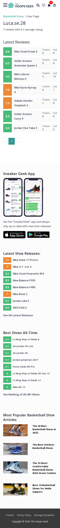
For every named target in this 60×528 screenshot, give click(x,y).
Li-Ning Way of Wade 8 (26, 339)
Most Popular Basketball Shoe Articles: (29, 417)
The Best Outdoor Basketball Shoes (43, 446)
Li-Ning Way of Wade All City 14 (31, 373)
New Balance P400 (24, 287)
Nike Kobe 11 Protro (25, 260)
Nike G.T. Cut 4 (22, 267)
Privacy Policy (24, 515)
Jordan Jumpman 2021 (25, 359)
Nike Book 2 (20, 294)
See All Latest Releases (18, 315)
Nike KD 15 (19, 387)
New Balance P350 (24, 280)
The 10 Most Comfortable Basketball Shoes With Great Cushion (44, 468)
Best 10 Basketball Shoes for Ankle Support (43, 488)
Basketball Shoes (13, 16)
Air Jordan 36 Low (23, 346)
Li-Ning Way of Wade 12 (27, 380)
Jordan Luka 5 (21, 301)
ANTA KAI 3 (20, 307)
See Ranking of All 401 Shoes (21, 394)
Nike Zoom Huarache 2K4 (28, 273)
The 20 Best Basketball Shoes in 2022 (44, 429)
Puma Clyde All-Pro (24, 366)
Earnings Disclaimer (44, 515)
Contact (10, 515)
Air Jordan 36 (20, 352)
